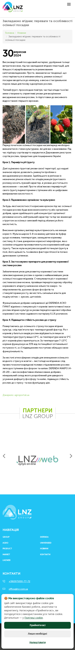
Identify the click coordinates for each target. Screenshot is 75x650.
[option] (37, 460)
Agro (5, 543)
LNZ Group (13, 9)
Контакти (45, 555)
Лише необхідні (37, 633)
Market (6, 555)
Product (7, 549)
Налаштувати (37, 642)
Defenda (44, 537)
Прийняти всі (38, 625)
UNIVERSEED (45, 543)
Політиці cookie (33, 617)
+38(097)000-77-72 (19, 581)
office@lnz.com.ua (18, 589)
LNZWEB (6, 560)
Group (6, 537)
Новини (44, 549)
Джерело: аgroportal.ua (16, 395)
